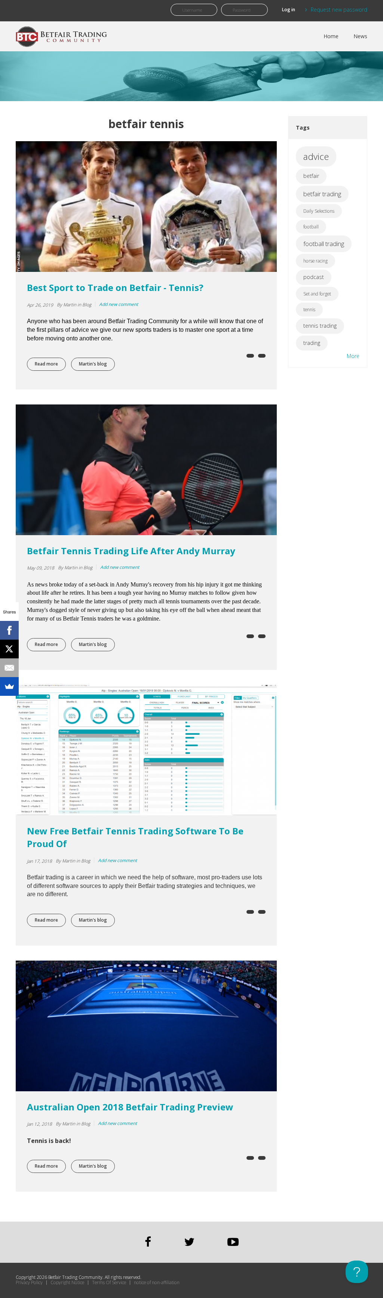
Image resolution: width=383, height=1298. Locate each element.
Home (331, 36)
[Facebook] (9, 630)
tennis (309, 309)
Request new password (339, 9)
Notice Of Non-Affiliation (157, 1282)
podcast (313, 276)
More (353, 356)
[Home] (62, 34)
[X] (9, 649)
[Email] (9, 667)
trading (311, 342)
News (360, 36)
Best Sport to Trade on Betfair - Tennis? (115, 287)
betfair (311, 175)
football (311, 227)
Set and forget (317, 294)
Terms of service (109, 1282)
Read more (50, 364)
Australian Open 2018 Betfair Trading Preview (130, 1107)
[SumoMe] (9, 686)
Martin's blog (93, 364)
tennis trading (320, 325)
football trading (323, 243)
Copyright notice (67, 1282)
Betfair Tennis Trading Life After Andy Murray (131, 551)
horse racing (315, 261)
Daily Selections (318, 211)
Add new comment (118, 304)
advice (316, 156)
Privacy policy (29, 1282)
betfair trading (322, 193)
